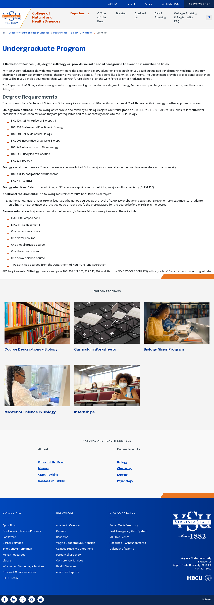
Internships (84, 412)
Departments (79, 13)
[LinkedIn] (13, 600)
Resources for (199, 4)
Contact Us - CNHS (51, 481)
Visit (132, 3)
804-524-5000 (203, 569)
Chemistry (124, 468)
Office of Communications (19, 572)
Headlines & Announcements (128, 543)
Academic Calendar (68, 525)
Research (62, 537)
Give (148, 3)
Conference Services (69, 560)
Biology (74, 33)
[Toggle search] (209, 17)
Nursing (122, 474)
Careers (61, 531)
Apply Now (9, 525)
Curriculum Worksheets (95, 349)
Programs (87, 33)
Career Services (13, 543)
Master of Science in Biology (30, 412)
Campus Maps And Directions (74, 548)
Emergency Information (17, 548)
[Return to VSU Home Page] (4, 33)
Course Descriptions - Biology (31, 349)
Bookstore (9, 537)
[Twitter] (22, 600)
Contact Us (140, 15)
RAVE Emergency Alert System (128, 531)
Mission (121, 13)
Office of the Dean (101, 17)
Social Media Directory (124, 525)
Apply (113, 3)
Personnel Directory (68, 554)
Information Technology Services (23, 566)
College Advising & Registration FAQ (185, 17)
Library (7, 560)
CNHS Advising (160, 15)
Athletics (170, 3)
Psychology (125, 481)
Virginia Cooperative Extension (75, 543)
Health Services (66, 566)
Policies (206, 599)
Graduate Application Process (22, 531)
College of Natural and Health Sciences (46, 17)
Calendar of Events (122, 548)
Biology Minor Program (164, 349)
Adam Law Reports (67, 572)
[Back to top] (209, 593)
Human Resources (14, 554)
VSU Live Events (119, 537)
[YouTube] (31, 600)
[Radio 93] (40, 600)
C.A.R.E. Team (10, 578)
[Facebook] (4, 600)
